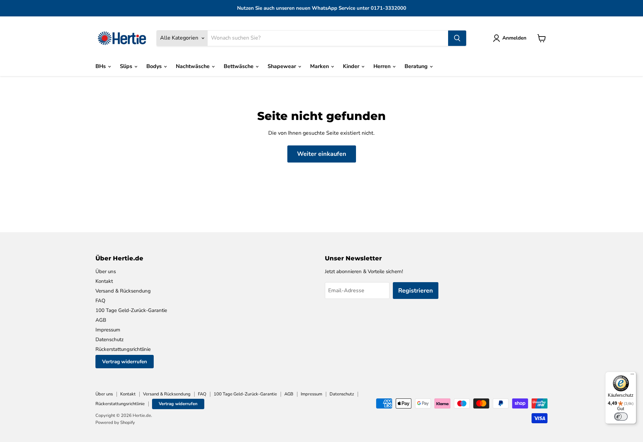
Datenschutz (109, 339)
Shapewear (282, 66)
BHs (101, 66)
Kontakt (104, 281)
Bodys (154, 66)
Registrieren (415, 291)
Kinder (352, 66)
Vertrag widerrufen (124, 361)
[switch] (621, 417)
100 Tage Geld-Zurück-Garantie (131, 310)
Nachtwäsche (193, 66)
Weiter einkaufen (321, 154)
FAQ (100, 300)
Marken (320, 66)
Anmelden (514, 38)
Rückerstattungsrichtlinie (123, 349)
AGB (100, 320)
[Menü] (632, 376)
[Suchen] (457, 38)
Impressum (107, 329)
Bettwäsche (239, 66)
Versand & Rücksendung (123, 291)
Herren (382, 66)
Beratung (417, 66)
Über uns (105, 271)
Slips (127, 66)
